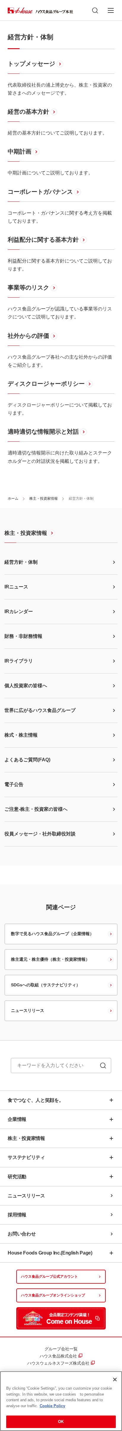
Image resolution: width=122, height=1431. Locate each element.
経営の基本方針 (28, 111)
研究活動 (17, 1176)
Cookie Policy (52, 1406)
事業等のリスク (28, 287)
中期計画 (19, 151)
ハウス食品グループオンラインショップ (53, 1295)
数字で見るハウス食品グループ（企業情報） (52, 933)
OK (61, 1421)
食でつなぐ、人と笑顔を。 (35, 1100)
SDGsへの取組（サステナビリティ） (45, 984)
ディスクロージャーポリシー (46, 383)
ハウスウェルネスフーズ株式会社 (58, 1363)
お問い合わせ (22, 1233)
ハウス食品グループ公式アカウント (49, 1276)
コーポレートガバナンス (40, 191)
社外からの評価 (28, 335)
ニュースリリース (27, 1010)
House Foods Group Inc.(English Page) (50, 1252)
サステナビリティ (26, 1157)
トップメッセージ (31, 63)
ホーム (13, 498)
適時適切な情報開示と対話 (43, 431)
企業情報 (17, 1119)
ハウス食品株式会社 (58, 1356)
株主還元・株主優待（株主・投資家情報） (50, 959)
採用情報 (17, 1214)
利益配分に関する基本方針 (43, 239)
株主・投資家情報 (43, 498)
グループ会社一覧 (61, 1348)
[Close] (114, 1379)
